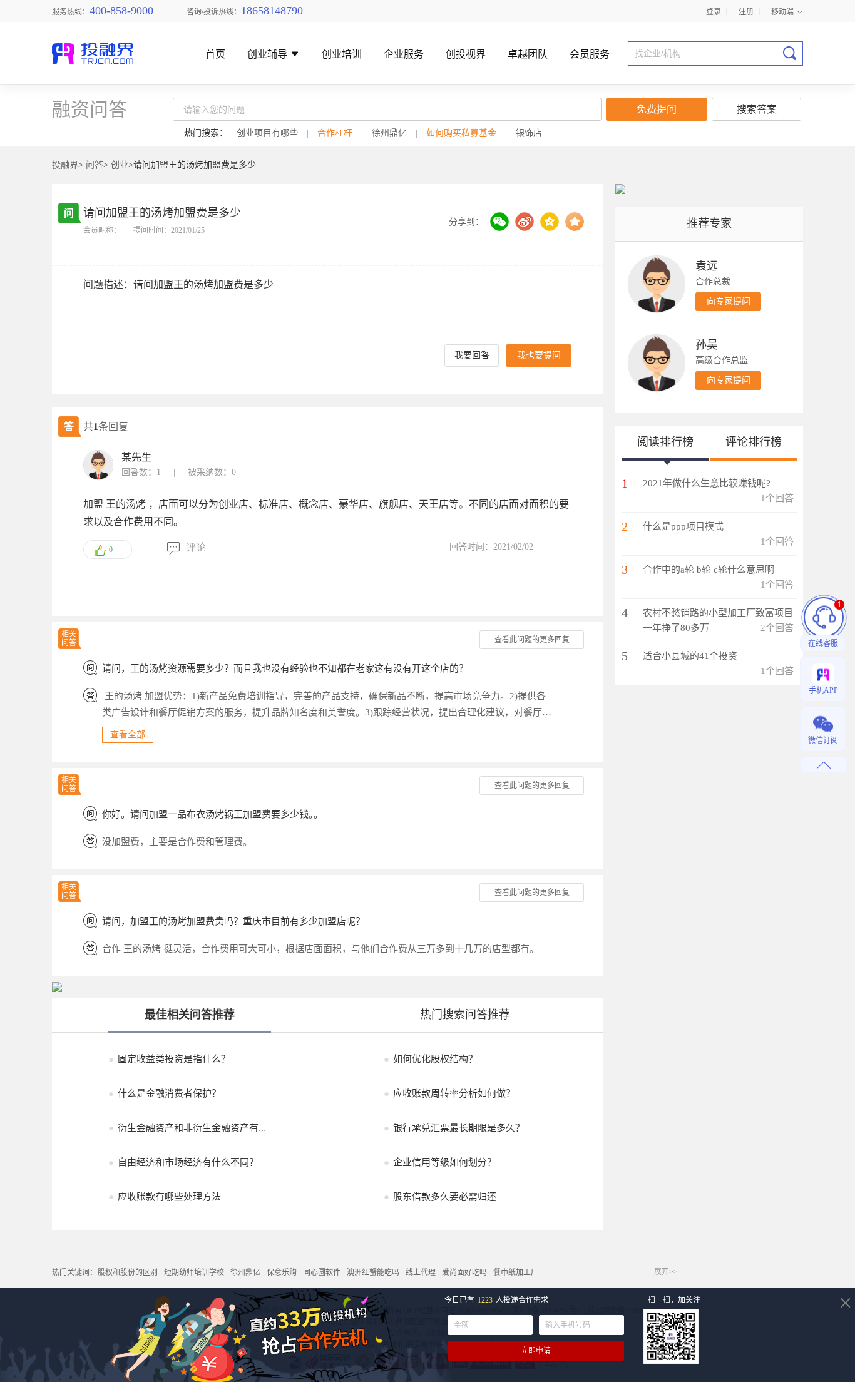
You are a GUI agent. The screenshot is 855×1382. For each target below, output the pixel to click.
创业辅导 (268, 55)
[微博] (524, 221)
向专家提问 (728, 301)
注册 (746, 11)
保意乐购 (282, 1272)
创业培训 (342, 55)
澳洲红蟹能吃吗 (373, 1272)
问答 (94, 165)
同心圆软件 (321, 1272)
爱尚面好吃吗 (464, 1272)
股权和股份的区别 (128, 1272)
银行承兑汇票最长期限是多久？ (454, 1128)
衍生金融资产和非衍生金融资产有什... (191, 1128)
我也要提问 (539, 355)
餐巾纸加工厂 (515, 1272)
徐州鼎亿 (389, 133)
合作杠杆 (334, 133)
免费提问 (657, 109)
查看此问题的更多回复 (532, 639)
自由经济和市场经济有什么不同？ (183, 1162)
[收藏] (574, 221)
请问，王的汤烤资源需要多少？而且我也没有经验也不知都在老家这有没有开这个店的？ (285, 668)
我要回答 (471, 355)
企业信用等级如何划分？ (440, 1162)
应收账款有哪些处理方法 (164, 1197)
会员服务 (590, 55)
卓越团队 (528, 55)
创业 (119, 165)
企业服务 (404, 55)
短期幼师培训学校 (194, 1272)
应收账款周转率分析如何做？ (449, 1093)
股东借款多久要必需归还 (440, 1197)
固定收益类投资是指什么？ (169, 1059)
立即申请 (536, 1350)
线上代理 (421, 1272)
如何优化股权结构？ (431, 1059)
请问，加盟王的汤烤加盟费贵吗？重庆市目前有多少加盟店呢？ (233, 921)
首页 (215, 55)
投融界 (65, 165)
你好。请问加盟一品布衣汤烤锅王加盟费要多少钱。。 (212, 814)
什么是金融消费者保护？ (164, 1093)
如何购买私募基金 (461, 133)
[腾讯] (549, 221)
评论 (196, 547)
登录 (713, 11)
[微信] (499, 221)
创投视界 (466, 55)
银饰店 (529, 133)
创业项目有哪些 (267, 133)
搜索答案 (757, 109)
